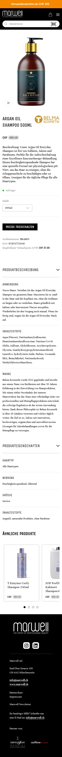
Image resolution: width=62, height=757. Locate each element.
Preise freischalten (20, 227)
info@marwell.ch (19, 680)
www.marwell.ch (19, 684)
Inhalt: (5, 200)
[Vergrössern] (8, 102)
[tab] (25, 607)
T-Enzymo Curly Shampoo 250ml (18, 585)
